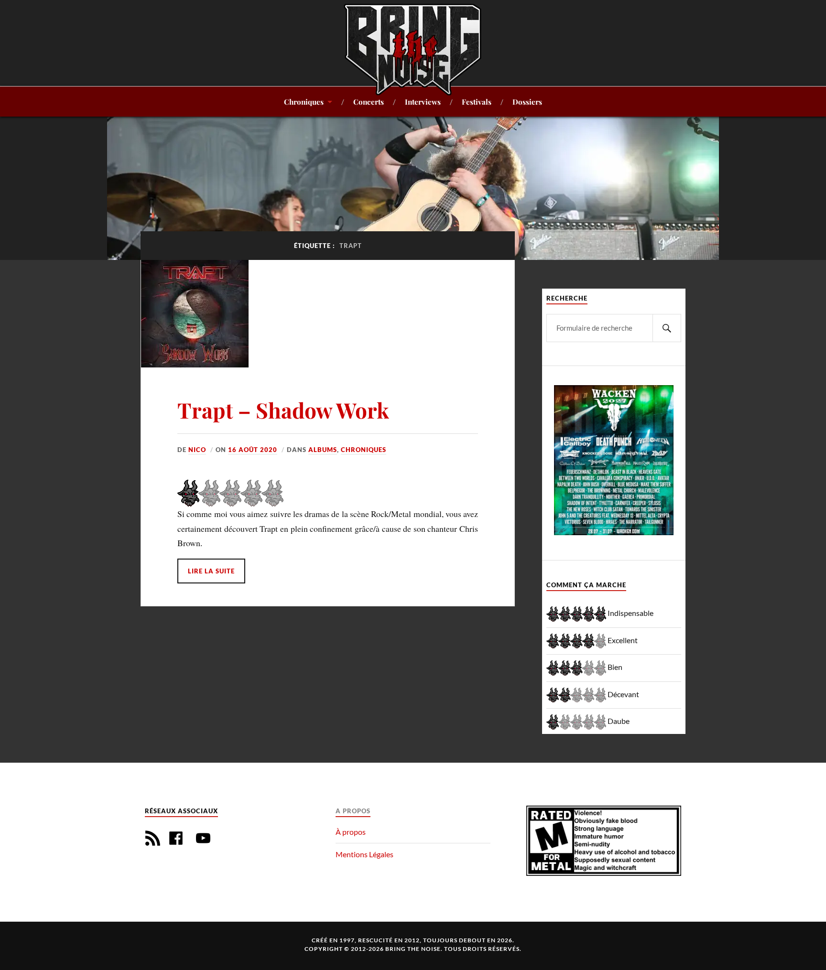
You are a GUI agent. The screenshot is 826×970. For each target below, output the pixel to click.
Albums (322, 449)
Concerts (368, 102)
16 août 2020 (252, 449)
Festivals (476, 102)
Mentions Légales (364, 854)
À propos (351, 831)
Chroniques (304, 102)
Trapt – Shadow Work (283, 410)
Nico (197, 449)
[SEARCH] (666, 328)
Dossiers (527, 102)
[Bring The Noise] (413, 49)
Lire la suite (211, 571)
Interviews (423, 102)
